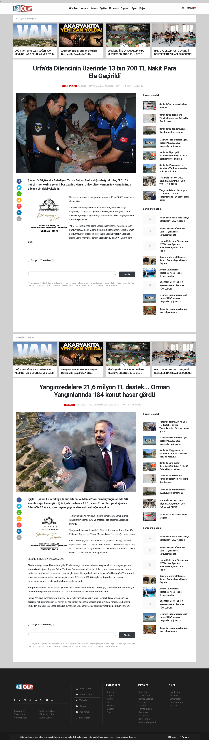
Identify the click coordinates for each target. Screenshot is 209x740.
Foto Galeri (85, 688)
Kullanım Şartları (47, 711)
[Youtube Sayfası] (32, 700)
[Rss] (42, 700)
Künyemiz (84, 712)
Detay (173, 737)
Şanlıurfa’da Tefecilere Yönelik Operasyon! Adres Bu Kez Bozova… (173, 118)
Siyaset (125, 8)
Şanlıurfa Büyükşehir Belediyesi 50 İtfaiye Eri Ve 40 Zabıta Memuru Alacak (173, 155)
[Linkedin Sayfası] (37, 700)
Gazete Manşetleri (147, 722)
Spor (134, 8)
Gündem (73, 8)
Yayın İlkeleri (20, 714)
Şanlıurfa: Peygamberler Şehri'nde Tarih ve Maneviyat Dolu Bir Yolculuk (173, 168)
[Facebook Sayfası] (15, 700)
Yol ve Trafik (144, 695)
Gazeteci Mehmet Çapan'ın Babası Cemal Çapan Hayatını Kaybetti (173, 260)
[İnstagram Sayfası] (26, 700)
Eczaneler (143, 702)
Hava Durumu (144, 692)
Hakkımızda (19, 711)
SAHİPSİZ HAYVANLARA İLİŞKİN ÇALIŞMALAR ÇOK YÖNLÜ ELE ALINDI (172, 180)
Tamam (185, 737)
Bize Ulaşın (84, 718)
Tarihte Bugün (145, 709)
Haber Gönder (45, 718)
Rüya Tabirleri (176, 702)
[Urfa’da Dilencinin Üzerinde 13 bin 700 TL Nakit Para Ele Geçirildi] (76, 133)
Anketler (174, 695)
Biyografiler (175, 699)
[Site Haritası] (48, 700)
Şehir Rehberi (144, 719)
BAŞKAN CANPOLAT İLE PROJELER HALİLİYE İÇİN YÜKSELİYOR (171, 285)
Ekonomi (114, 8)
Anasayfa (20, 18)
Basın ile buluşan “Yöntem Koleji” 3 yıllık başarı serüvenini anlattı (172, 231)
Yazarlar (83, 700)
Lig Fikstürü (143, 705)
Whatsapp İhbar (46, 714)
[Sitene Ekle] (53, 700)
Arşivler (83, 706)
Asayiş (94, 8)
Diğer (142, 8)
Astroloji (173, 705)
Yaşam (84, 8)
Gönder (127, 274)
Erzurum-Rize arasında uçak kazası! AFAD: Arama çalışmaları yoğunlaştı (173, 143)
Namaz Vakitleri (145, 699)
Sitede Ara (175, 692)
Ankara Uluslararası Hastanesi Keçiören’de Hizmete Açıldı (170, 272)
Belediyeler (31, 18)
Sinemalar (143, 712)
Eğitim (103, 8)
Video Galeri (85, 694)
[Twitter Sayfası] (21, 700)
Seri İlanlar (143, 715)
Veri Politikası (20, 718)
